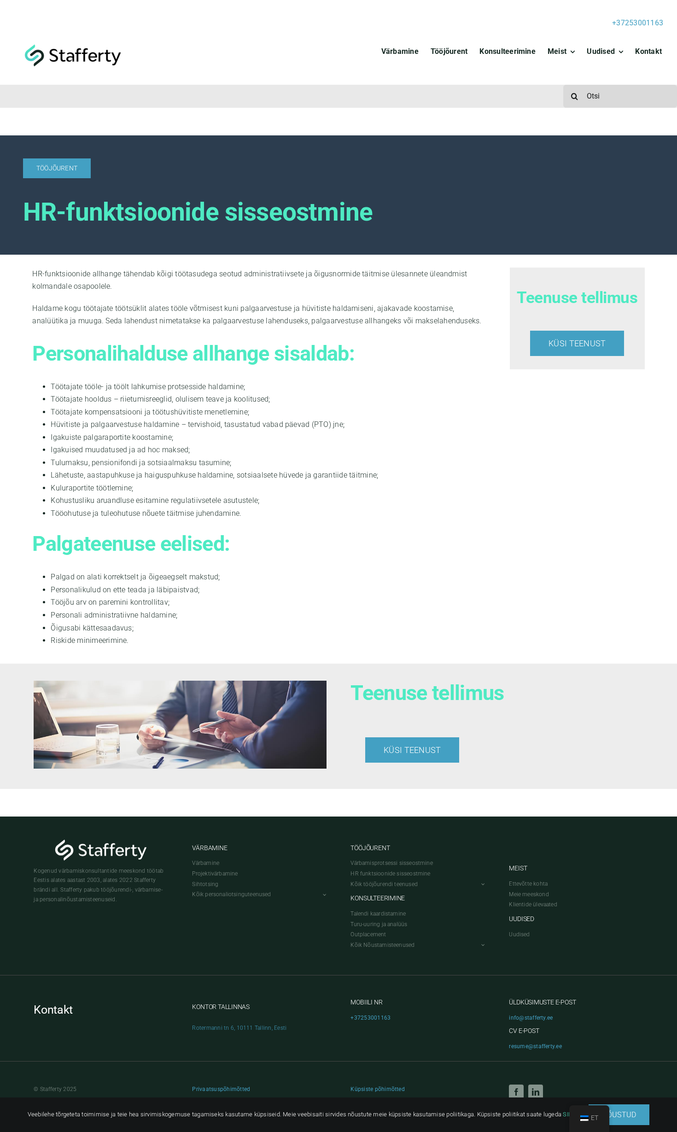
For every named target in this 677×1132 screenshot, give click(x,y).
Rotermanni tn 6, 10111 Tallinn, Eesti (239, 1028)
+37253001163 (637, 22)
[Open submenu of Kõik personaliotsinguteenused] (323, 894)
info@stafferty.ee (531, 1018)
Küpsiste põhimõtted (377, 1089)
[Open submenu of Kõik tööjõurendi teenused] (482, 884)
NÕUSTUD (619, 1114)
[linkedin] (535, 1092)
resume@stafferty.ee (535, 1046)
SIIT (568, 1114)
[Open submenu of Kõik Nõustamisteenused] (482, 945)
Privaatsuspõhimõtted (221, 1089)
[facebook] (516, 1092)
